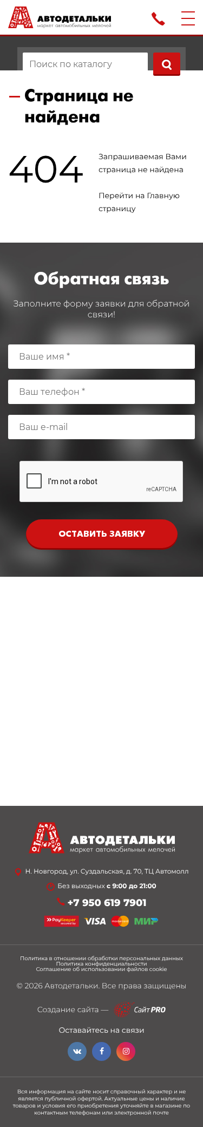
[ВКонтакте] (77, 1051)
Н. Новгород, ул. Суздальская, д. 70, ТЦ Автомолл (106, 872)
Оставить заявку (101, 534)
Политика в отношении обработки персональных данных (101, 958)
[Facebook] (101, 1051)
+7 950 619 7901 (107, 903)
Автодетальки (71, 986)
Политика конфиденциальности (101, 964)
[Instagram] (125, 1051)
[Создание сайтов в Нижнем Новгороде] (140, 1009)
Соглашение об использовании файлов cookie (101, 969)
